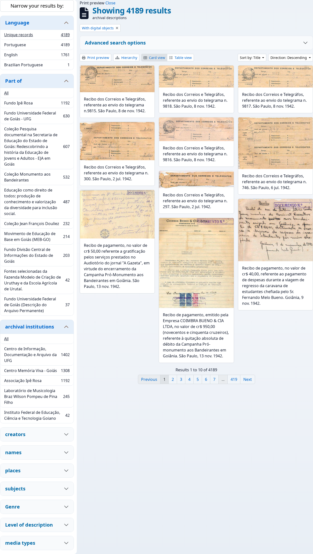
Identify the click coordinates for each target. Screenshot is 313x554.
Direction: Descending (289, 57)
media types (20, 543)
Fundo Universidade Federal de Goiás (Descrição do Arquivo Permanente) (37, 304)
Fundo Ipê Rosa (37, 104)
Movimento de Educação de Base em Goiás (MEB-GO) (37, 236)
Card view (156, 57)
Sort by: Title (250, 57)
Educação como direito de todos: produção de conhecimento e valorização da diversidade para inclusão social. (37, 201)
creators (15, 434)
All (6, 93)
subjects (15, 488)
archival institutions (29, 326)
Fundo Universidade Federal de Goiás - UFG (37, 116)
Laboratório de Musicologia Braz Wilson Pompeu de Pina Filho (37, 396)
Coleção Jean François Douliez (37, 225)
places (13, 470)
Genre (12, 506)
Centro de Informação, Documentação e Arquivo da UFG (37, 354)
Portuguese (37, 46)
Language (17, 22)
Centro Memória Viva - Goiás (37, 372)
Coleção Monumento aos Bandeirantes (37, 177)
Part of (13, 81)
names (13, 452)
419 (234, 379)
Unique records (37, 36)
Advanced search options (115, 42)
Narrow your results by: (37, 5)
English (37, 56)
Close (110, 3)
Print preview (97, 57)
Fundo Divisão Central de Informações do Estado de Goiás (37, 255)
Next (247, 379)
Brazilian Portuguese (37, 66)
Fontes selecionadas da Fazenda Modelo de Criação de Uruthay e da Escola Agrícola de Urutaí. (37, 280)
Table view (183, 57)
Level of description (29, 524)
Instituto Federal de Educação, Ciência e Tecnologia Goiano (37, 415)
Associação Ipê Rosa (37, 382)
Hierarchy (128, 57)
